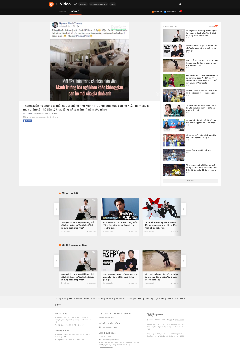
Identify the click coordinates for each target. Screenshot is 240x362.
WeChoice (83, 4)
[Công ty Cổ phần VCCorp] (155, 315)
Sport (129, 299)
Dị (152, 299)
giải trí (113, 4)
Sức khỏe (110, 299)
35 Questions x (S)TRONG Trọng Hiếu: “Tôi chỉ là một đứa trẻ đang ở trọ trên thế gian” (120, 225)
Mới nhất (75, 12)
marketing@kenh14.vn (109, 327)
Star (58, 299)
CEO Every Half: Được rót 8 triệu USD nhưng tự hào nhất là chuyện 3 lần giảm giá (120, 277)
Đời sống (78, 299)
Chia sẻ (28, 121)
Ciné (70, 299)
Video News (27, 114)
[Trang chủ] (65, 4)
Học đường (159, 299)
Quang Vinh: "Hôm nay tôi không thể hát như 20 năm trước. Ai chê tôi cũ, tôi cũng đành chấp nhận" (77, 225)
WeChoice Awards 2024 (98, 4)
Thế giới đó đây (97, 299)
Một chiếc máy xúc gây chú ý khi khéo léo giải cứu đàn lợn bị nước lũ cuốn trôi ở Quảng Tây (161, 277)
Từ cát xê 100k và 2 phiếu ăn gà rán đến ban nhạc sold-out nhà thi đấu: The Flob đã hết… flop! (160, 225)
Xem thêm (190, 181)
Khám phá (138, 299)
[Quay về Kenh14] (51, 4)
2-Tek (146, 299)
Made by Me (120, 299)
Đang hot (63, 12)
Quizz (59, 305)
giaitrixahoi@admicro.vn (110, 340)
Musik (64, 299)
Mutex (54, 114)
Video (182, 299)
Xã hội (86, 299)
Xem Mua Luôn (172, 299)
